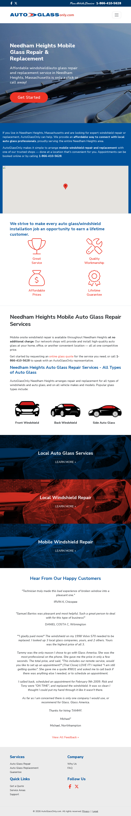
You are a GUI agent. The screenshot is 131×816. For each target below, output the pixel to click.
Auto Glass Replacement (24, 768)
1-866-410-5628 (108, 3)
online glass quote (61, 356)
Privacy (85, 811)
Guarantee (16, 772)
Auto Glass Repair (20, 764)
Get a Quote (17, 786)
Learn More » (65, 462)
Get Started (29, 97)
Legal (95, 811)
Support (14, 794)
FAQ (70, 768)
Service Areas (17, 790)
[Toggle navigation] (116, 15)
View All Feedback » (65, 737)
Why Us (72, 764)
